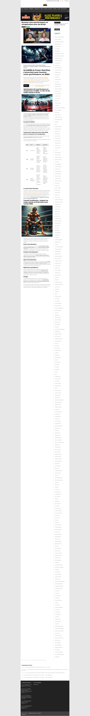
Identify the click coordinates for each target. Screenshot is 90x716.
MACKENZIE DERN (58, 423)
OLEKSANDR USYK (58, 494)
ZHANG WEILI (57, 656)
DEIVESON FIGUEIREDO (58, 199)
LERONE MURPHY (58, 416)
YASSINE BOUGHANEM (58, 647)
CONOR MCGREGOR (58, 171)
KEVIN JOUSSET (57, 397)
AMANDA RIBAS (57, 74)
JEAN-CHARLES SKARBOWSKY (60, 329)
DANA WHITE (57, 185)
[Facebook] (61, 1)
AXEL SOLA (57, 100)
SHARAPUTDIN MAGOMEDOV (59, 581)
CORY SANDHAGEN (58, 173)
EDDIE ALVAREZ (57, 225)
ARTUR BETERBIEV (58, 93)
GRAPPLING (57, 277)
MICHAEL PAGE (57, 463)
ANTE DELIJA (57, 81)
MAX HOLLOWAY (58, 449)
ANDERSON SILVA (58, 79)
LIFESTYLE (45, 8)
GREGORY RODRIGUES (58, 282)
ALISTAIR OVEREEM (58, 67)
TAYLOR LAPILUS (58, 595)
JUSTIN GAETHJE (57, 378)
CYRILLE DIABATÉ (58, 178)
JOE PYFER (56, 343)
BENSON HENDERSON (58, 119)
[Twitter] (64, 1)
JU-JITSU (56, 371)
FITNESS (56, 244)
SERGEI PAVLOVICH (58, 576)
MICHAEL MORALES (58, 461)
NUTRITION (50, 8)
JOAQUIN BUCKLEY (58, 341)
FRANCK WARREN (58, 251)
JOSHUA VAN (57, 369)
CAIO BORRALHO (57, 140)
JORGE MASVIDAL (58, 357)
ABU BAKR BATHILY (58, 44)
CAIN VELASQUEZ (58, 138)
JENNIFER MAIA (57, 331)
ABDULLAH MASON (58, 39)
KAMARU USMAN (58, 385)
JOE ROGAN (57, 345)
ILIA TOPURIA (57, 298)
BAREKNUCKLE (57, 105)
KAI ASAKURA (57, 381)
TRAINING (55, 8)
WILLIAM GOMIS (57, 640)
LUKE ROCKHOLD (57, 421)
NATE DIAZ (57, 482)
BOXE (56, 124)
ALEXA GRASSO (57, 51)
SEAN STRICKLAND (58, 574)
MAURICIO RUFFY (58, 447)
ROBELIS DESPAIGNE (58, 553)
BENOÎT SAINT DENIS (58, 117)
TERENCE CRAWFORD (58, 600)
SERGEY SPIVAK (57, 579)
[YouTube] (62, 1)
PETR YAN (56, 520)
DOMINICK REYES (58, 218)
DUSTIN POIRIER (57, 223)
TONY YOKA (57, 616)
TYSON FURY (57, 623)
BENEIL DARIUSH (57, 114)
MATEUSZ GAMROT (58, 437)
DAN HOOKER (57, 183)
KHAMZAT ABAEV (58, 404)
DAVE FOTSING (57, 197)
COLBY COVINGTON (58, 166)
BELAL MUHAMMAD (58, 110)
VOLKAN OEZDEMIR (58, 635)
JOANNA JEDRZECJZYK (58, 338)
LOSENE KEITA (57, 418)
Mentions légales (34, 713)
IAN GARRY (57, 291)
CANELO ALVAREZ (58, 143)
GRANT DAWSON (58, 275)
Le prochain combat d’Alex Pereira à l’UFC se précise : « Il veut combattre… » (38, 675)
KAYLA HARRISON (58, 390)
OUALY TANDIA (57, 496)
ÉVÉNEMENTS (31, 8)
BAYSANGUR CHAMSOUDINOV (60, 107)
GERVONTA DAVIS (58, 263)
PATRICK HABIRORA (58, 510)
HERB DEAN (57, 289)
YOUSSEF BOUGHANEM (59, 652)
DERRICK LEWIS (57, 209)
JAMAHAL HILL (57, 315)
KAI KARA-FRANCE (58, 383)
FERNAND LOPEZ (58, 242)
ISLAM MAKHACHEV (58, 303)
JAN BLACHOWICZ (58, 317)
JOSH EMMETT (57, 364)
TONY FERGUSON (58, 614)
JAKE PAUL (56, 312)
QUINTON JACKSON (58, 527)
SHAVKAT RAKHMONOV (59, 583)
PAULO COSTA (57, 517)
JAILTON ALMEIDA (58, 310)
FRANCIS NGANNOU (58, 249)
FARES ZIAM (57, 237)
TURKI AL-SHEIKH (58, 621)
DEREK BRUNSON (58, 206)
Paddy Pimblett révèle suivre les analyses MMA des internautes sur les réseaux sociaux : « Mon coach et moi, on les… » (26, 690)
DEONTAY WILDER (58, 204)
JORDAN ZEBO (57, 355)
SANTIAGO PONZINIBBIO (59, 567)
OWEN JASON (57, 501)
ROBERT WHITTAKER (58, 555)
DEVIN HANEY (57, 211)
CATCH (56, 150)
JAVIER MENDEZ (57, 324)
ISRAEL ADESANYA (58, 305)
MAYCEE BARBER (57, 451)
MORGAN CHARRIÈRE (58, 470)
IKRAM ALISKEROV (58, 296)
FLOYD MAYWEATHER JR (59, 246)
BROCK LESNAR (57, 133)
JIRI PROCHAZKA (57, 336)
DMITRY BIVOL (57, 216)
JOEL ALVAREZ (57, 348)
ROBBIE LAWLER (57, 550)
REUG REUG (57, 546)
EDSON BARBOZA (58, 232)
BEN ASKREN (57, 112)
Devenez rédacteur (53, 0)
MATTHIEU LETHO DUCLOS (59, 442)
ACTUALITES (26, 8)
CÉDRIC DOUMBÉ (57, 152)
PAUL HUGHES (57, 515)
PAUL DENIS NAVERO (58, 513)
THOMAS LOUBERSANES (59, 607)
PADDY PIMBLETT (58, 503)
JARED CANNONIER (58, 319)
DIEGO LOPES (57, 213)
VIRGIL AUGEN (57, 633)
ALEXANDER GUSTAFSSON (59, 53)
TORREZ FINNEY (57, 619)
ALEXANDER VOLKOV (58, 58)
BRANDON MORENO (58, 126)
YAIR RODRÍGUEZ (58, 642)
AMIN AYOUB (57, 77)
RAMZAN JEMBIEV (58, 536)
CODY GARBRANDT (58, 164)
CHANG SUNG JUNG (58, 157)
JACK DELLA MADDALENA (59, 308)
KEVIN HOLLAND (57, 395)
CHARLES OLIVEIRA (58, 159)
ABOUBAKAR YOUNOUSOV (59, 41)
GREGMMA (56, 279)
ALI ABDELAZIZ (57, 65)
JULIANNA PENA (57, 376)
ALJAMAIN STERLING (58, 70)
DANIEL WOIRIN (57, 192)
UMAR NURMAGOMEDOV (59, 626)
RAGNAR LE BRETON (58, 534)
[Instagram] (68, 1)
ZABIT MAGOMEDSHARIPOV (59, 654)
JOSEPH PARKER (57, 362)
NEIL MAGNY (57, 484)
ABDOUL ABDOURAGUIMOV (59, 37)
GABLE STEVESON (58, 258)
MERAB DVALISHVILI (58, 454)
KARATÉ (56, 388)
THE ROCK (56, 602)
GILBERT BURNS (57, 265)
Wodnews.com (36, 684)
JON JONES (57, 352)
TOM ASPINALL (57, 612)
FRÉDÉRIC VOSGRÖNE (58, 256)
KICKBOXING (57, 409)
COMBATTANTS (37, 8)
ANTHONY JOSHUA (58, 84)
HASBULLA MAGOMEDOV (59, 284)
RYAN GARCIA (57, 562)
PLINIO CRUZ (57, 522)
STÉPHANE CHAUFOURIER (59, 586)
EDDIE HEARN (57, 230)
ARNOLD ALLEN (57, 91)
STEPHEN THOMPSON (58, 588)
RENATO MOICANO (58, 543)
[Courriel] (30, 713)
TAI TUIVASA (57, 593)
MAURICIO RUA (57, 444)
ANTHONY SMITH (58, 86)
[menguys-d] (45, 16)
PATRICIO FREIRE (58, 508)
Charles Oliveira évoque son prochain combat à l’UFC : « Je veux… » (38, 667)
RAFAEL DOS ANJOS (58, 529)
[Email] (66, 1)
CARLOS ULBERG (57, 147)
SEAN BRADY (57, 569)
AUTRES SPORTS (64, 8)
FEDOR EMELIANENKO (58, 239)
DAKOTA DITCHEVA (58, 180)
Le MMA (58, 8)
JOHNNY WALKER (58, 350)
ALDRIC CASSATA (58, 46)
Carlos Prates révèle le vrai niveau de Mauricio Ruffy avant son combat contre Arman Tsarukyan (45, 672)
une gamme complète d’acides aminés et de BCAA (32, 191)
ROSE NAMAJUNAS (58, 560)
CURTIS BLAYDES (58, 176)
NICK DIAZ (56, 487)
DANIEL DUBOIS (57, 190)
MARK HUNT (57, 430)
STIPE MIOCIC (57, 590)
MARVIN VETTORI (58, 435)
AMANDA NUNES (58, 72)
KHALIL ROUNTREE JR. (58, 402)
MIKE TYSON (57, 468)
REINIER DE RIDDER (58, 541)
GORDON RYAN (57, 272)
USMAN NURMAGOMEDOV (59, 628)
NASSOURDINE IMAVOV (59, 480)
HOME (22, 8)
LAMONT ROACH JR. (58, 411)
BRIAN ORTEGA (57, 131)
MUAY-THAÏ (57, 475)
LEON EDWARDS (57, 414)
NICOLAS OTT (57, 489)
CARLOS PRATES (57, 145)
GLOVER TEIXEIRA (58, 270)
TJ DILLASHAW (57, 609)
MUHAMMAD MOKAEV (58, 477)
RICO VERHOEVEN (58, 548)
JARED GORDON (57, 322)
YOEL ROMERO (57, 649)
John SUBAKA (38, 26)
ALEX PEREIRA (57, 48)
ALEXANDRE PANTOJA (58, 60)
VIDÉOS (42, 8)
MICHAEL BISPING (58, 456)
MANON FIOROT (57, 428)
